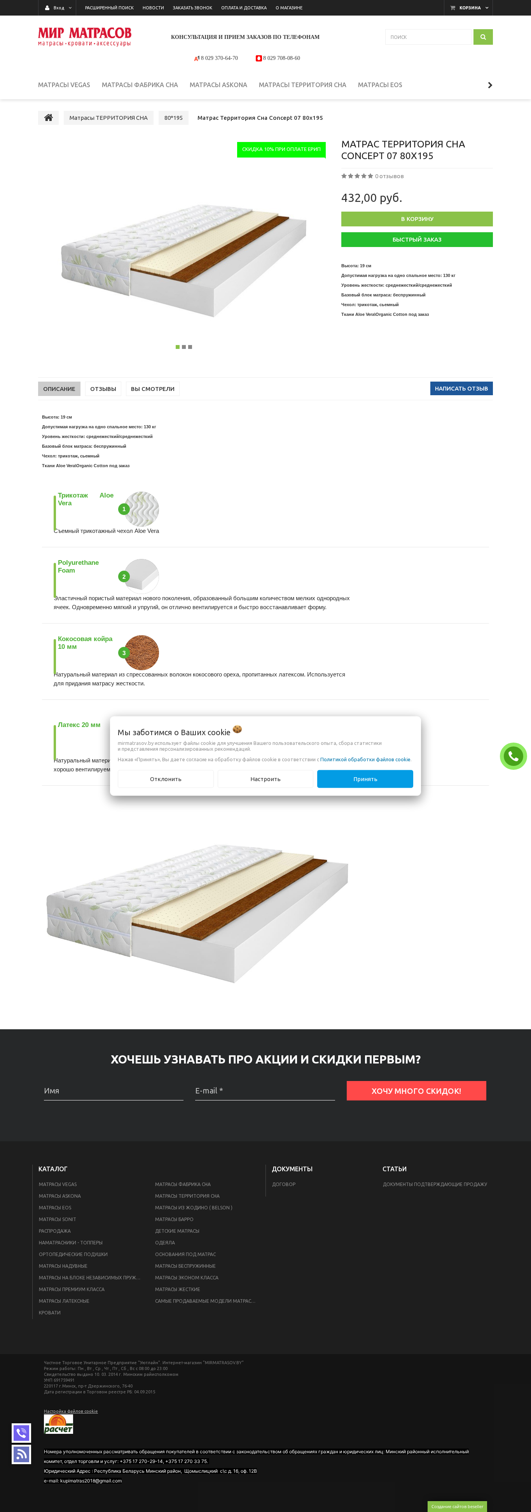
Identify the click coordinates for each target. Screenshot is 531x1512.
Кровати (50, 1312)
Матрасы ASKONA (60, 1195)
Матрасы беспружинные (185, 1265)
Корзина (470, 7)
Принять (365, 778)
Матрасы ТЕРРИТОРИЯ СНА (187, 1195)
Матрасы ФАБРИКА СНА (183, 1184)
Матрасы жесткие (177, 1289)
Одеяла (165, 1242)
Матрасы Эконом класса (186, 1277)
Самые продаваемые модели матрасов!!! (208, 1301)
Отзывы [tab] (103, 388)
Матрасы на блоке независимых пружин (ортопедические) (92, 1277)
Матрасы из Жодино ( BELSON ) (193, 1207)
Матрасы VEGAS (58, 1184)
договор (283, 1184)
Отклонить (166, 778)
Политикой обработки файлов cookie (365, 759)
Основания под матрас (185, 1254)
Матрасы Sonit (57, 1219)
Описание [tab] (59, 388)
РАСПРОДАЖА (55, 1230)
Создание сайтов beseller (457, 1506)
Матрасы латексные (64, 1301)
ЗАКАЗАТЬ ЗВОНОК (515, 756)
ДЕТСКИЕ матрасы (177, 1230)
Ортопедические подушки (73, 1254)
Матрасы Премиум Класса (72, 1289)
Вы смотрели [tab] (153, 388)
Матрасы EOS (55, 1207)
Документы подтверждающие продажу (435, 1184)
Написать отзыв (461, 388)
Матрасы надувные (63, 1265)
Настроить (265, 778)
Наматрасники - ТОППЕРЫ (71, 1242)
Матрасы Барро (174, 1219)
